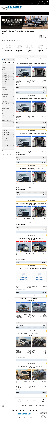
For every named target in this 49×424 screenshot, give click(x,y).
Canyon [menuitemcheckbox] (5, 71)
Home (23, 405)
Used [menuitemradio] (13, 59)
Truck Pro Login (29, 406)
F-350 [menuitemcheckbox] (5, 83)
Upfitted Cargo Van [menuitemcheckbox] (7, 145)
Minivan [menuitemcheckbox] (5, 138)
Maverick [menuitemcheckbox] (5, 85)
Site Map (35, 405)
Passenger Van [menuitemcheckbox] (7, 140)
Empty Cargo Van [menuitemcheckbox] (7, 134)
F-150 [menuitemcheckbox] (5, 81)
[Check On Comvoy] (3, 406)
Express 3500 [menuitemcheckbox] (6, 79)
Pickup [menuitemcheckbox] (5, 142)
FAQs (26, 405)
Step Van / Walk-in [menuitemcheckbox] (7, 144)
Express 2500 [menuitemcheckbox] (6, 77)
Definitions (31, 405)
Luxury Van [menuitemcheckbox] (6, 136)
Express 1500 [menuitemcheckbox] (6, 75)
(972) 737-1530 (23, 4)
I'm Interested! (31, 95)
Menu (4, 1)
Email (41, 37)
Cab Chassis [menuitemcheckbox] (6, 132)
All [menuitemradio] (4, 59)
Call (45, 37)
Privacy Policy (41, 405)
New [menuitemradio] (8, 59)
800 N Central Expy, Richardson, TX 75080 (38, 4)
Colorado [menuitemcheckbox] (5, 73)
